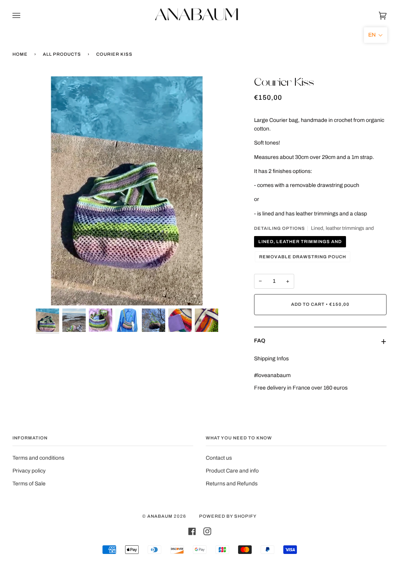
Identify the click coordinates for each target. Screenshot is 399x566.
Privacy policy (29, 471)
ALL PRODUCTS (62, 54)
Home (20, 54)
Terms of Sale (29, 484)
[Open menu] (24, 15)
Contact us (219, 458)
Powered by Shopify (228, 516)
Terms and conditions (38, 458)
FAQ (259, 341)
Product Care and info (232, 471)
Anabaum (160, 516)
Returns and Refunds (232, 484)
